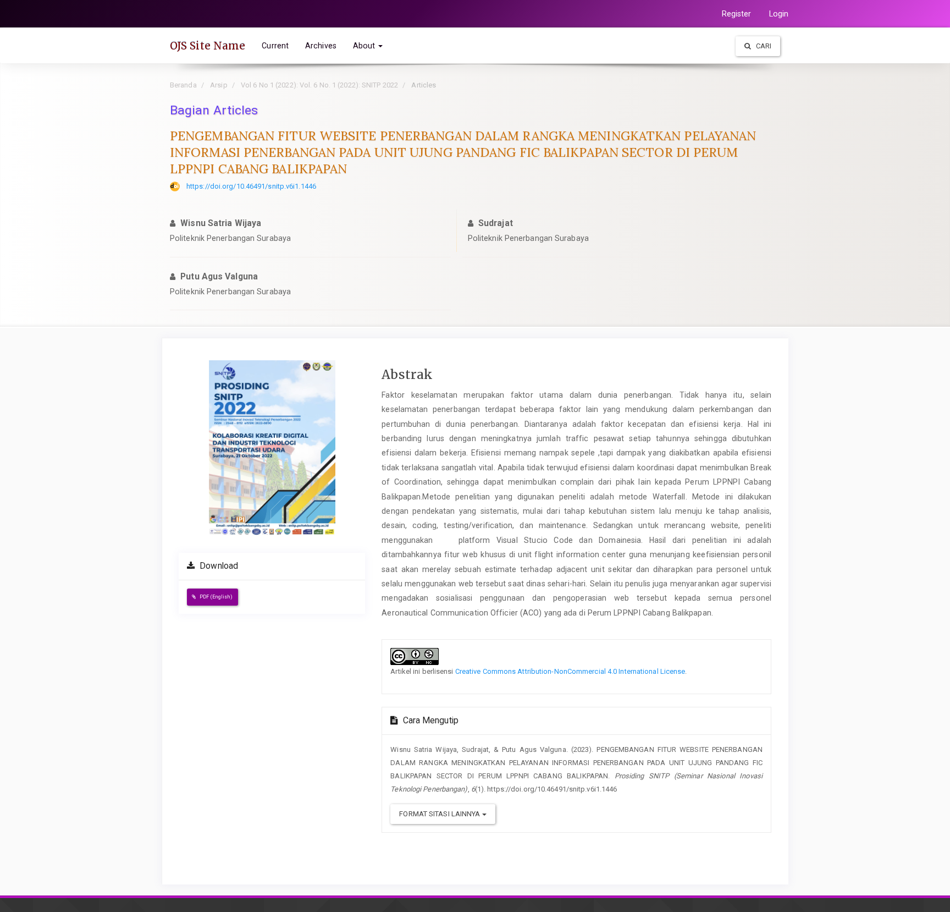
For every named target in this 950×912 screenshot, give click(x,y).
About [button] (365, 45)
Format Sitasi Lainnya (440, 814)
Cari (763, 46)
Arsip (219, 85)
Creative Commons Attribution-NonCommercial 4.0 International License (570, 671)
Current (275, 45)
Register (737, 13)
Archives (320, 45)
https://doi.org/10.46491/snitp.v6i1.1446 (251, 186)
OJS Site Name (207, 45)
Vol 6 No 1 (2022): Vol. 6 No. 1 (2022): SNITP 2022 (319, 85)
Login (779, 13)
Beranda (183, 85)
